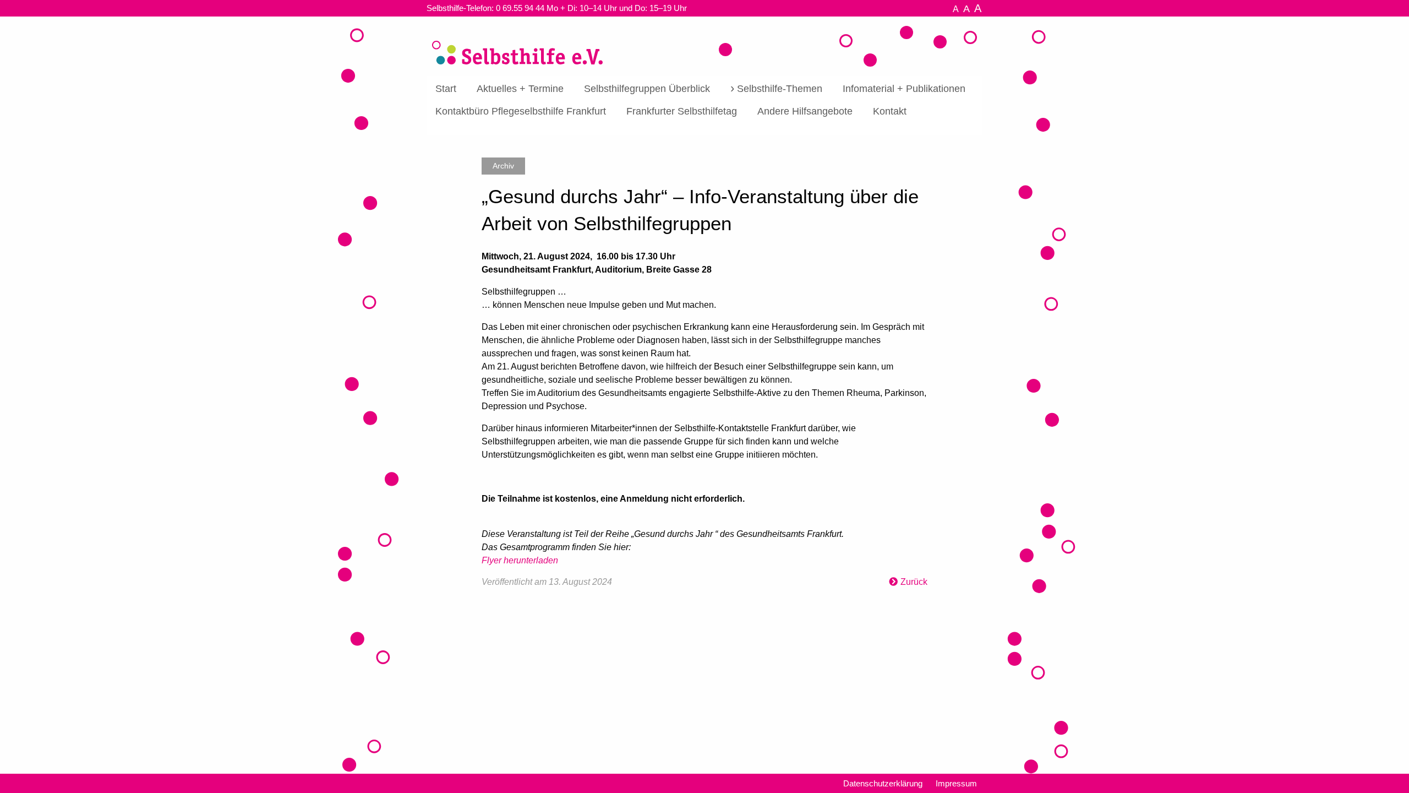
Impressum (956, 783)
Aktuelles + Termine (520, 88)
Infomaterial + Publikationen (904, 88)
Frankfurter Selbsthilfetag (681, 111)
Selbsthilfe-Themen (779, 88)
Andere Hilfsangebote (805, 111)
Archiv (503, 165)
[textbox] (704, 402)
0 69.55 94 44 (520, 8)
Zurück (913, 581)
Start (445, 88)
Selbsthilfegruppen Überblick (647, 88)
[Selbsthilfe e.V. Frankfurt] (517, 45)
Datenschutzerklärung (882, 783)
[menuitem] (446, 89)
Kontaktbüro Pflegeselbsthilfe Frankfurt (520, 111)
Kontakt (889, 111)
